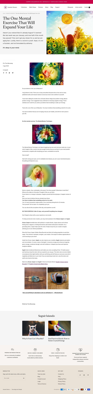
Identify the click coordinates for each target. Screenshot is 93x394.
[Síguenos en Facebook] (80, 375)
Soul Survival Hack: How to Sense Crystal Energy (58, 339)
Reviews (40, 7)
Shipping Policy (62, 379)
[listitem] (3, 72)
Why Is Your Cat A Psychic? (33, 338)
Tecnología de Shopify (17, 389)
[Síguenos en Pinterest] (88, 375)
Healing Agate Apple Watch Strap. (38, 264)
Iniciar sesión (78, 7)
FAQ (59, 376)
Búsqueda (70, 7)
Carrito (87, 7)
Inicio (4, 13)
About (46, 7)
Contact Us (61, 374)
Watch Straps (32, 7)
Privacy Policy (61, 381)
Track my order (41, 374)
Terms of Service (42, 384)
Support (57, 7)
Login (39, 381)
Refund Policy (61, 384)
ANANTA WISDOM (10, 13)
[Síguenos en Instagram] (84, 375)
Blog (52, 7)
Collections (24, 7)
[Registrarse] (23, 378)
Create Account (42, 379)
